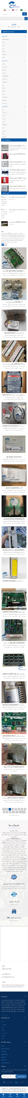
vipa (3, 133)
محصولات (4, 1024)
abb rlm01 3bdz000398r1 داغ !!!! (14, 488)
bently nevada (5, 39)
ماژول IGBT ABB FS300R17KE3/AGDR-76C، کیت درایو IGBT (15, 271)
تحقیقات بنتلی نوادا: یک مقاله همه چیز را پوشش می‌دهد (18, 209)
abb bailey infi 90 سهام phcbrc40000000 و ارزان (15, 550)
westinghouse (5, 76)
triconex (4, 69)
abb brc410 (3, 1057)
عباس (3, 63)
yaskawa (4, 100)
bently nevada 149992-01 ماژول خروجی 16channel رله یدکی (18, 146)
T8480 (2, 1046)
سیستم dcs (13, 26)
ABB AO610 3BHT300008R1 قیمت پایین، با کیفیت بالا (15, 705)
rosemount (4, 97)
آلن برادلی (4, 112)
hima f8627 (3, 1060)
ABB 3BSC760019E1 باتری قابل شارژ (14, 333)
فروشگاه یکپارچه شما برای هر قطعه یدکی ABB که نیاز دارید (18, 197)
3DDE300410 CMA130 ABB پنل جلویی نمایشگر (15, 612)
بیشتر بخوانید (5, 1014)
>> (16, 812)
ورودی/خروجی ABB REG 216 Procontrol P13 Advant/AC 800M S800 (18, 222)
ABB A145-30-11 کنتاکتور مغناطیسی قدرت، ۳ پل (15, 395)
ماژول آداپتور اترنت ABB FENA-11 (14, 302)
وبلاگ (3, 1030)
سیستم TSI (4, 36)
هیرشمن (4, 130)
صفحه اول (5, 809)
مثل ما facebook (9, 1082)
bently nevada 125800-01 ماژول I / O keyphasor (18, 178)
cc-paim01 (3, 1051)
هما (3, 85)
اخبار (3, 1027)
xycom (3, 91)
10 (13, 812)
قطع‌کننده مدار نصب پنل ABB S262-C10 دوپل (14, 364)
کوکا (3, 94)
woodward (4, 124)
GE (3, 109)
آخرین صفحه (22, 812)
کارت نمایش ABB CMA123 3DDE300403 (14, 643)
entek (3, 57)
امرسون (4, 73)
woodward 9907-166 (5, 1062)
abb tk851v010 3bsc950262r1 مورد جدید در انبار (15, 426)
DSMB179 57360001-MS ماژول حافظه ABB (14, 674)
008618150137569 (6, 969)
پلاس (3, 127)
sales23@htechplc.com (8, 977)
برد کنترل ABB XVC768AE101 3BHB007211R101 (15, 798)
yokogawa (4, 82)
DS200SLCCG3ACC (5, 1048)
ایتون (3, 48)
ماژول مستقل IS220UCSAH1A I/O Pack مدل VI (18, 154)
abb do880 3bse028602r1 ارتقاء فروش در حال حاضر (15, 581)
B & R (3, 88)
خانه (3, 1021)
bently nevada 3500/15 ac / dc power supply (18, 162)
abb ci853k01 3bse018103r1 (14, 457)
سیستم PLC (4, 106)
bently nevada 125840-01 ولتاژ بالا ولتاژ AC (18, 186)
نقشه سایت (4, 1033)
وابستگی (4, 136)
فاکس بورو (4, 66)
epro (3, 42)
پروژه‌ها (3, 1035)
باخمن (3, 121)
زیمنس (3, 118)
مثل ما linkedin (21, 1082)
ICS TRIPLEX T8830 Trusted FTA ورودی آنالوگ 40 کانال (18, 170)
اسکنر (3, 115)
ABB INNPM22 (4, 1054)
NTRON (4, 54)
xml (3, 1038)
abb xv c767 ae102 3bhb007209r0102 (14, 767)
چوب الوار (4, 103)
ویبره (3, 45)
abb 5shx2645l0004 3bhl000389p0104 (14, 519)
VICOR (3, 51)
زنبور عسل (4, 79)
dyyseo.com (23, 1091)
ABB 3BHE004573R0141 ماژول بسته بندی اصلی (15, 736)
